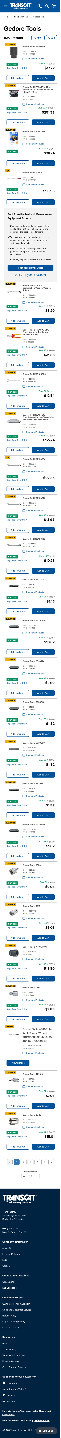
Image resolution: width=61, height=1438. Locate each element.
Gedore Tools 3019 (31, 906)
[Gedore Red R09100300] (14, 380)
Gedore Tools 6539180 (33, 783)
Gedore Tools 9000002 (34, 131)
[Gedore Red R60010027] (14, 178)
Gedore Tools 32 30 (32, 1115)
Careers (6, 1265)
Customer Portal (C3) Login (16, 1303)
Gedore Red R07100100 (34, 539)
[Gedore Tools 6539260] (14, 749)
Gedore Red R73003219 (34, 46)
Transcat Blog (9, 1349)
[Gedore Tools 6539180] (14, 789)
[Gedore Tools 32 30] (14, 1121)
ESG (4, 1259)
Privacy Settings (10, 1361)
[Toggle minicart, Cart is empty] (54, 6)
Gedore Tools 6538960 (34, 824)
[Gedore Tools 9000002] (14, 137)
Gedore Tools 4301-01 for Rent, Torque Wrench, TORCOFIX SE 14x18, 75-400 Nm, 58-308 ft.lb (37, 1035)
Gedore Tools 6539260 (34, 743)
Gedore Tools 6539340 (34, 702)
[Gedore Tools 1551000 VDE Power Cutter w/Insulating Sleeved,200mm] (14, 338)
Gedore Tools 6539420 (34, 661)
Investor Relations (11, 1254)
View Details (18, 1062)
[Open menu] (6, 6)
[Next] (51, 1162)
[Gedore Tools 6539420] (14, 667)
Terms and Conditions (13, 1355)
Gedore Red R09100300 (34, 374)
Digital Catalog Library (13, 1321)
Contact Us (8, 1281)
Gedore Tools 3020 (32, 865)
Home (6, 16)
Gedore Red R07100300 (34, 459)
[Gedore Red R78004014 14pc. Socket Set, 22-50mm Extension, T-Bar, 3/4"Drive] (14, 95)
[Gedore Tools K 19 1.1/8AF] (14, 953)
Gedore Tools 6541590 (33, 579)
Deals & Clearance (11, 1327)
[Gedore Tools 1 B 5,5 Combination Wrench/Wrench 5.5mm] (14, 293)
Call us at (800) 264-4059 (30, 275)
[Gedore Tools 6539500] (14, 626)
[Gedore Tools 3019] (14, 912)
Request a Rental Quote (30, 267)
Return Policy (9, 1315)
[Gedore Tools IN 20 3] (14, 1080)
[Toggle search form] (47, 6)
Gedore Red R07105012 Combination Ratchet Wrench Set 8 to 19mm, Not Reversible (38, 417)
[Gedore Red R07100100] (14, 545)
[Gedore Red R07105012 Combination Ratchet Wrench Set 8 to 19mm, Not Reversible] (14, 423)
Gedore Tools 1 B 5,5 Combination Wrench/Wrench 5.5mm (37, 287)
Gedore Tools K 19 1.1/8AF (35, 947)
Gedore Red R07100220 (34, 498)
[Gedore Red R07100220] (14, 504)
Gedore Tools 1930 (31, 987)
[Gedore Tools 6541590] (14, 585)
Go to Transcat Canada (14, 1367)
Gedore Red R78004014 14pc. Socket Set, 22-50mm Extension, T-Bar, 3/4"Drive (38, 89)
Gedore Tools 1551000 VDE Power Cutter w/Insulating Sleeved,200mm (36, 332)
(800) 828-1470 (10, 1228)
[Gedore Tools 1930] (14, 993)
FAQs (5, 1343)
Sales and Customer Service (16, 1309)
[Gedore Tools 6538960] (14, 830)
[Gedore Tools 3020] (14, 871)
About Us (7, 1248)
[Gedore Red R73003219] (14, 52)
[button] (38, 37)
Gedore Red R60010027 (34, 172)
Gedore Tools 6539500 (34, 620)
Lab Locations (9, 1287)
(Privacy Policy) (42, 1420)
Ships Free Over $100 (17, 68)
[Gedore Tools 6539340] (14, 708)
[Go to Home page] (21, 6)
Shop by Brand (21, 16)
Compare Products (35, 58)
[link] (10, 1162)
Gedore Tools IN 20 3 (33, 1074)
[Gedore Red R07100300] (14, 465)
